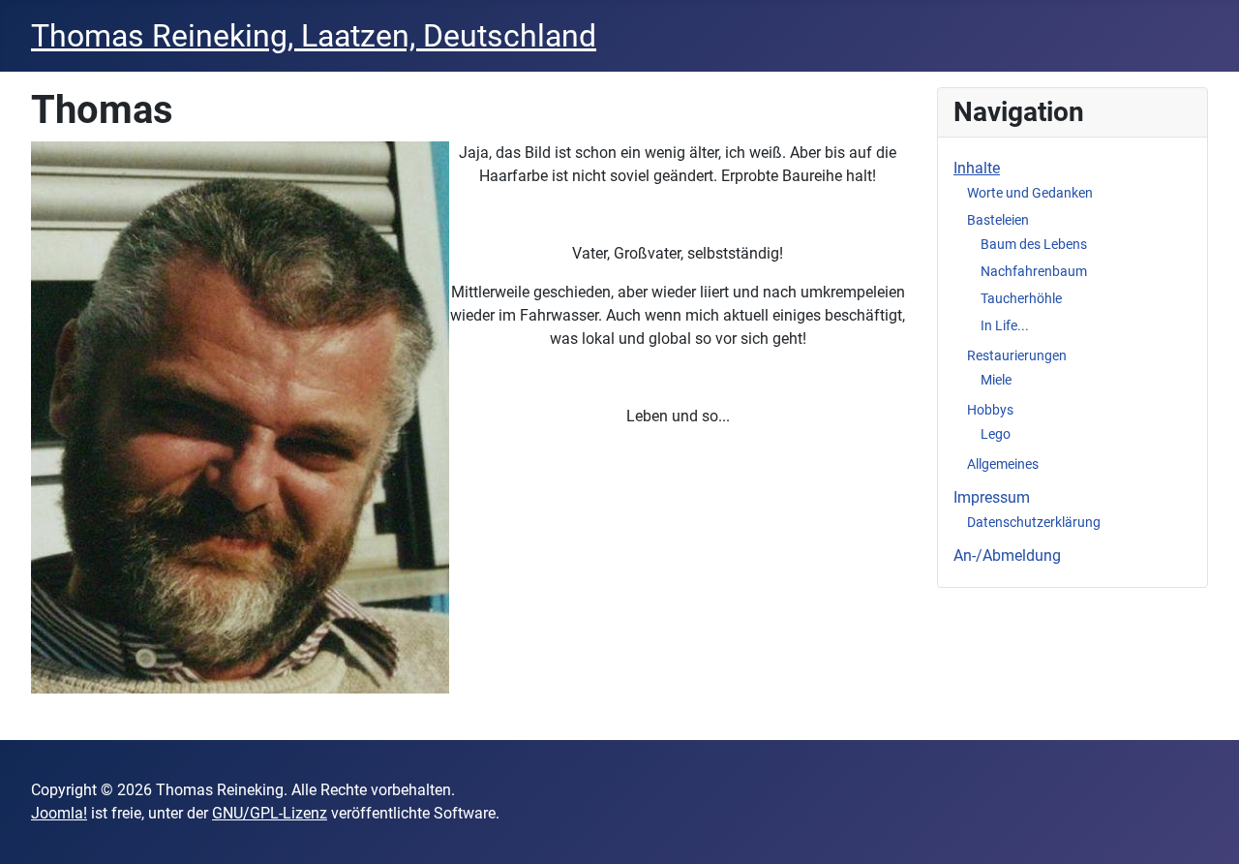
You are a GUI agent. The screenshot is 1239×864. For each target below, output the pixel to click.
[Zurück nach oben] (1205, 828)
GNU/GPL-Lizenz (269, 813)
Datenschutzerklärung (1034, 522)
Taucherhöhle (1021, 298)
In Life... (1005, 325)
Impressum (991, 497)
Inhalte (976, 168)
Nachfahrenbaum (1034, 271)
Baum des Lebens (1034, 244)
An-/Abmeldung (1007, 555)
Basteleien (998, 220)
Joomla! (59, 813)
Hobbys (990, 409)
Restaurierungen (1017, 355)
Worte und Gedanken (1030, 193)
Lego (996, 434)
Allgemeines (1003, 464)
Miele (996, 379)
